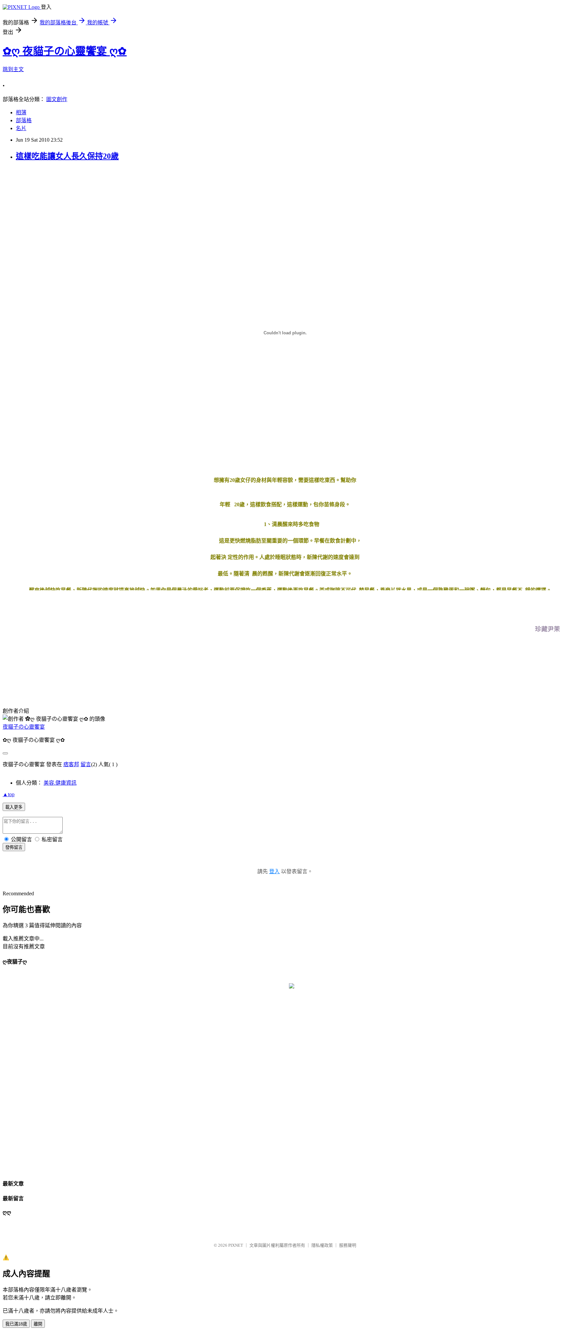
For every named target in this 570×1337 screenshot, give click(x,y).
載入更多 (13, 807)
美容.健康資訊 (60, 783)
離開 (38, 1324)
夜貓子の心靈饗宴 (24, 727)
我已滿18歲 (16, 1324)
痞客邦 (71, 764)
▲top (9, 794)
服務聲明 (347, 1245)
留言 (85, 764)
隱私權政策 (322, 1245)
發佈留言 (13, 847)
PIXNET (235, 1245)
